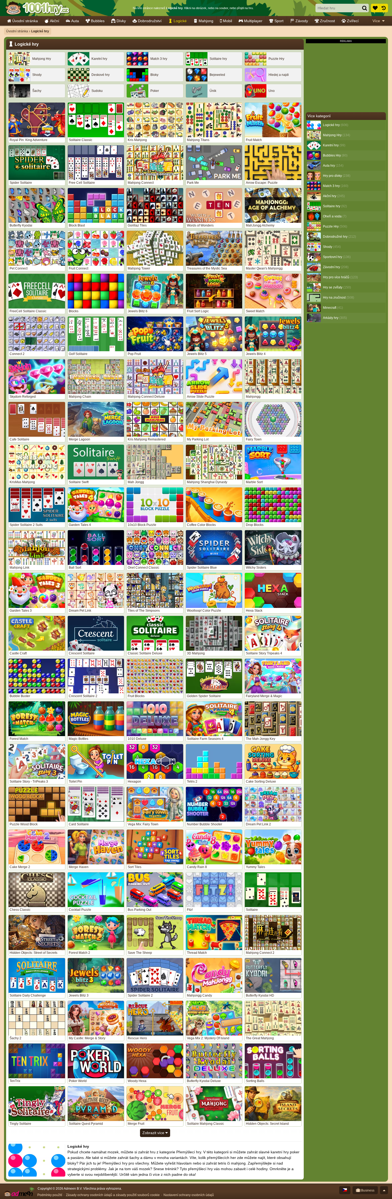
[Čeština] (344, 1190)
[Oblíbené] (375, 8)
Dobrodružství (150, 21)
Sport (278, 21)
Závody (301, 21)
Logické (180, 21)
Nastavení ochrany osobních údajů (188, 1195)
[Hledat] (364, 8)
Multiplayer (253, 21)
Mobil (227, 21)
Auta (75, 21)
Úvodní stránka (25, 21)
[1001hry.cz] (37, 8)
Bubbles (98, 21)
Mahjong (206, 21)
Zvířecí (353, 21)
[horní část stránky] (384, 1190)
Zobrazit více (153, 1133)
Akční (54, 21)
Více (376, 21)
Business (367, 1190)
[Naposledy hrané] (383, 8)
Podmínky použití (49, 1195)
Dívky (121, 21)
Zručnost (327, 21)
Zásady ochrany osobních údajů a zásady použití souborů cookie (113, 1195)
